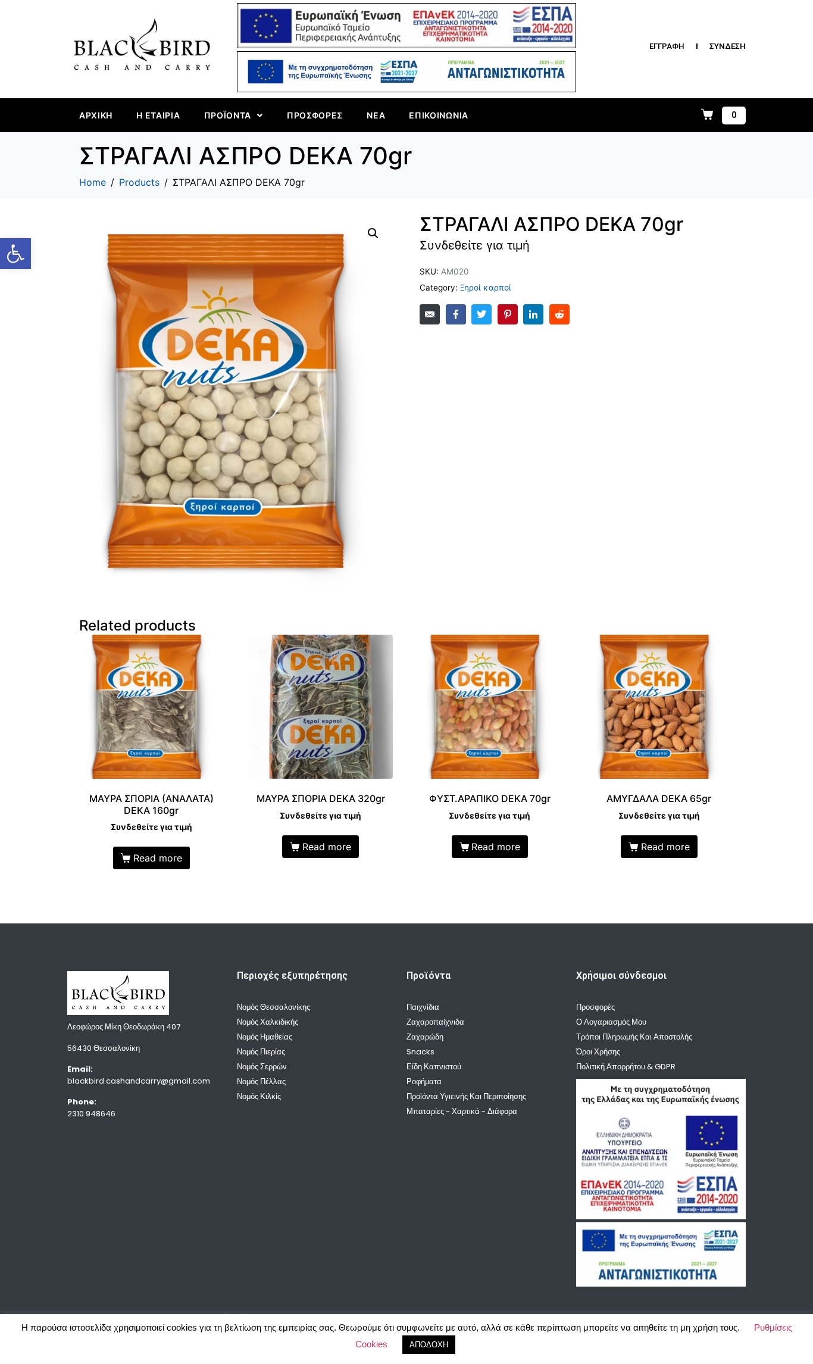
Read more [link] (157, 858)
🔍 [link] (373, 233)
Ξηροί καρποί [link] (485, 287)
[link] (15, 253)
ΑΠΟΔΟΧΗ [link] (428, 1344)
